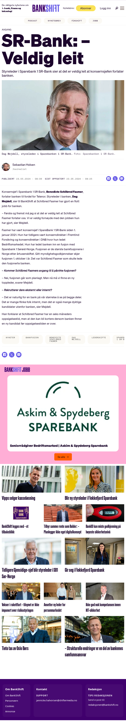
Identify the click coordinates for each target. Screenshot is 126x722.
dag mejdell (76, 338)
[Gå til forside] (46, 8)
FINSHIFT (77, 21)
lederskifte (99, 337)
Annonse (10, 711)
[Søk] (116, 8)
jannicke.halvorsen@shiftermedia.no (56, 700)
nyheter (10, 337)
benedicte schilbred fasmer (55, 339)
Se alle (61, 457)
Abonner (85, 8)
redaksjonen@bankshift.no (103, 704)
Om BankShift (13, 695)
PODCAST (32, 21)
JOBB (95, 21)
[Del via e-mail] (121, 178)
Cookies (9, 706)
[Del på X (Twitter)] (115, 178)
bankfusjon (32, 337)
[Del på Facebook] (108, 178)
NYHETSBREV (54, 21)
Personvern (11, 700)
